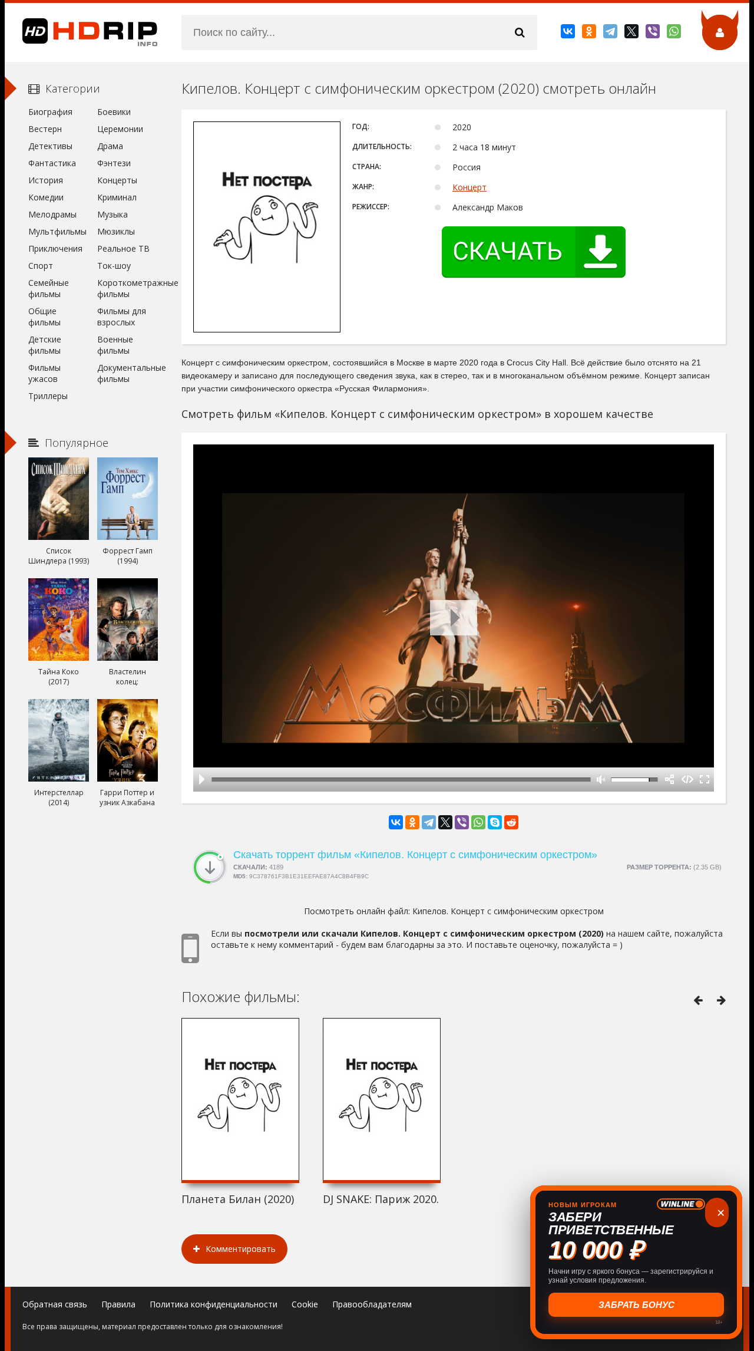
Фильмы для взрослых (121, 316)
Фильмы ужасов (44, 373)
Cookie (305, 1304)
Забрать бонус (636, 1305)
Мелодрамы (52, 214)
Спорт (40, 265)
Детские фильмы (44, 345)
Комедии (46, 197)
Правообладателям (372, 1304)
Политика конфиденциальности (213, 1304)
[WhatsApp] (675, 33)
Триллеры (48, 395)
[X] (632, 33)
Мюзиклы (116, 231)
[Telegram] (611, 33)
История (45, 180)
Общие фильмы (44, 316)
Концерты (117, 180)
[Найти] (519, 32)
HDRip (81, 32)
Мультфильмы (57, 231)
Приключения (55, 248)
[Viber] (654, 33)
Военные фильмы (115, 345)
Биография (50, 111)
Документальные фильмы (127, 373)
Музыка (112, 214)
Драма (110, 145)
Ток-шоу (114, 265)
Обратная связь (54, 1304)
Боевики (114, 111)
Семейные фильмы (48, 288)
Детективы (50, 145)
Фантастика (52, 163)
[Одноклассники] (590, 33)
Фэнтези (114, 163)
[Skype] (495, 822)
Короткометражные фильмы (127, 288)
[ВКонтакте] (569, 33)
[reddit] (511, 822)
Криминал (117, 197)
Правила (118, 1304)
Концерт (469, 187)
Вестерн (45, 128)
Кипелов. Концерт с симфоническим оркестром (508, 911)
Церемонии (120, 128)
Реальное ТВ (123, 248)
